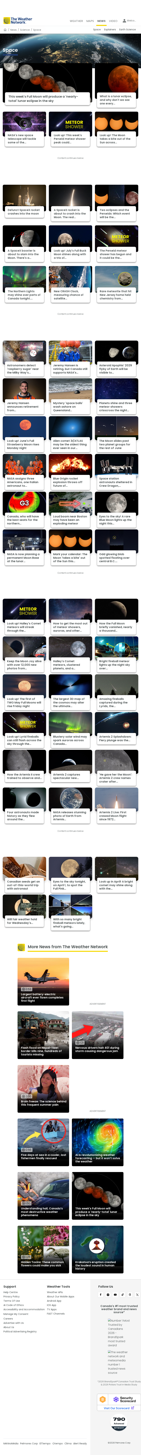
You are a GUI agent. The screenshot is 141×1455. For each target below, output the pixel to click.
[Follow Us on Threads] (130, 1295)
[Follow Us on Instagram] (108, 1295)
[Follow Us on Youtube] (115, 1295)
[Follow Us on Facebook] (100, 1295)
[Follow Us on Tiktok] (122, 1295)
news (13, 30)
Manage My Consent (15, 1314)
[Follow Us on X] (137, 1295)
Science (25, 30)
